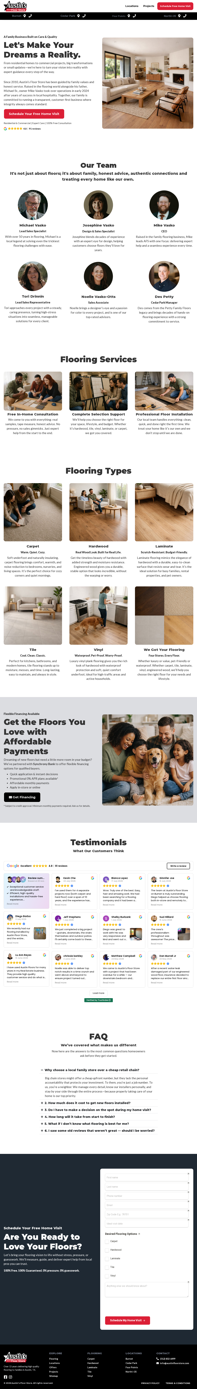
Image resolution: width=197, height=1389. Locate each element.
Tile (32, 649)
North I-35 (131, 1371)
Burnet (129, 1358)
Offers (52, 1367)
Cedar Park (131, 1363)
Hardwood (98, 546)
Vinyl (98, 649)
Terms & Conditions (178, 1383)
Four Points (132, 1367)
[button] (22, 128)
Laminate (164, 546)
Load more (98, 993)
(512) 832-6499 (167, 1358)
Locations (131, 6)
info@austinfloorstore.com (174, 1363)
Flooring (53, 1358)
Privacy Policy (150, 1383)
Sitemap (53, 1376)
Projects (148, 6)
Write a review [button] (178, 866)
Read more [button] (12, 904)
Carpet (33, 546)
